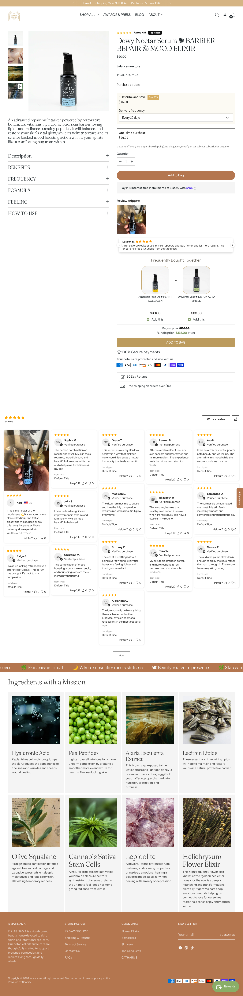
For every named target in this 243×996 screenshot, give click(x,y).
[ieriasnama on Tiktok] (192, 948)
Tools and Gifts (131, 951)
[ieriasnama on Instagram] (186, 948)
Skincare (127, 944)
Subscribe (227, 934)
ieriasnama (36, 978)
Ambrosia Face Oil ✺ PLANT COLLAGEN (155, 298)
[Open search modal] (217, 15)
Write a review (216, 419)
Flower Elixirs (130, 931)
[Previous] (73, 3)
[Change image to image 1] (15, 38)
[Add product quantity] (131, 161)
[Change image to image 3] (15, 73)
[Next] (170, 3)
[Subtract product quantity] (120, 161)
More (121, 655)
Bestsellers (129, 938)
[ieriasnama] (15, 14)
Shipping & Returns (77, 938)
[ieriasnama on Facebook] (180, 948)
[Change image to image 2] (15, 56)
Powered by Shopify (19, 981)
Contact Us (72, 951)
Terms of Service (75, 944)
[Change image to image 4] (15, 91)
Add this (157, 319)
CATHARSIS (129, 957)
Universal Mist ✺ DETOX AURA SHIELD (196, 298)
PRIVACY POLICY (76, 931)
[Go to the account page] (225, 15)
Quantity (123, 153)
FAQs (68, 957)
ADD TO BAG (175, 342)
